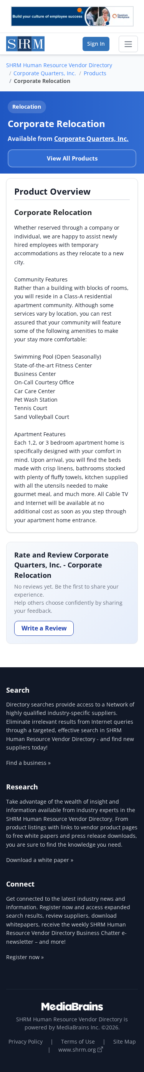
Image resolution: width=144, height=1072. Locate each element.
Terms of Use (78, 1041)
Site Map (124, 1041)
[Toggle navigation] (128, 44)
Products (95, 73)
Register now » (25, 957)
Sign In (96, 43)
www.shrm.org (78, 1049)
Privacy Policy (25, 1041)
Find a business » (28, 762)
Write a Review (44, 628)
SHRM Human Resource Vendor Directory (59, 65)
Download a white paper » (39, 860)
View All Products (72, 158)
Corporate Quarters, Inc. (44, 73)
